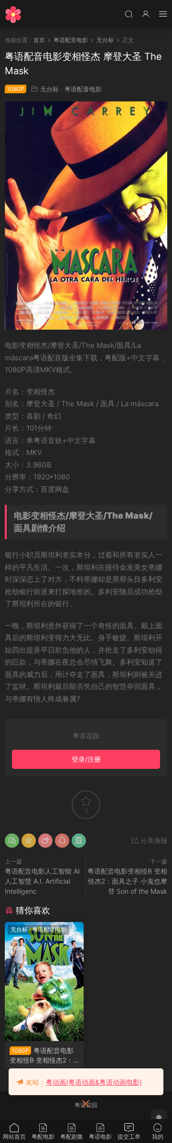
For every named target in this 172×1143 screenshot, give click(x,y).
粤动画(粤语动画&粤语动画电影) (94, 1082)
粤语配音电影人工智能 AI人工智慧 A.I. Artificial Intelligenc (42, 881)
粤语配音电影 (83, 89)
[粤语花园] (13, 14)
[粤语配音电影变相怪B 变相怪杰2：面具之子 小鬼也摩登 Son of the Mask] (44, 981)
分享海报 (153, 840)
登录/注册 (86, 759)
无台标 (49, 89)
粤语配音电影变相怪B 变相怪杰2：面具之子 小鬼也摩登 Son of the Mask (127, 881)
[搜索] (128, 13)
